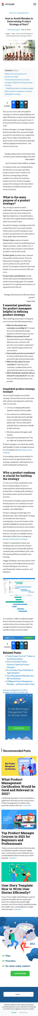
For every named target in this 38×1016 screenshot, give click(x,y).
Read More (27, 805)
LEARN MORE (20, 973)
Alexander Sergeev (14, 29)
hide (15, 70)
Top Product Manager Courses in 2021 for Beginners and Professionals (17, 838)
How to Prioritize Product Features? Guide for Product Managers (18, 664)
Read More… (23, 1012)
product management (11, 690)
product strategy (18, 692)
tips (26, 692)
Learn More (19, 728)
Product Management (19, 13)
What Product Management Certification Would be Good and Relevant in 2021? (18, 786)
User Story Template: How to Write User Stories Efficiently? (17, 889)
